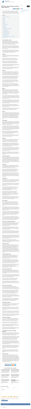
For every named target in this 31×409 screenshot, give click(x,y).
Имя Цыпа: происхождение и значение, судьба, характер (5, 380)
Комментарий (3, 389)
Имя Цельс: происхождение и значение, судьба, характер (5, 375)
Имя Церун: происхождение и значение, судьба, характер (15, 370)
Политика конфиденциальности (6, 404)
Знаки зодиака (4, 27)
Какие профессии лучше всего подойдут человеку (9, 36)
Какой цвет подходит (5, 24)
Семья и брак (4, 22)
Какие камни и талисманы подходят (7, 28)
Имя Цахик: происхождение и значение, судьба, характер (15, 375)
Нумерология (4, 26)
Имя (2, 387)
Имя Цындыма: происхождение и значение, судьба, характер (15, 380)
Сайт (14, 387)
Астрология (4, 25)
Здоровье (4, 23)
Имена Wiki (7, 1)
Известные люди (5, 37)
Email (8, 387)
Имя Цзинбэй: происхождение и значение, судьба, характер (5, 370)
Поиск (28, 6)
